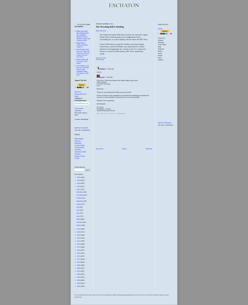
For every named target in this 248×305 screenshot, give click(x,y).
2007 (78, 271)
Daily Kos (78, 141)
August (78, 204)
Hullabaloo (78, 143)
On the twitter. (79, 108)
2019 (78, 235)
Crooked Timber (80, 145)
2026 (78, 177)
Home (124, 149)
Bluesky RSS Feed (80, 94)
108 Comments (100, 59)
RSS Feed (78, 92)
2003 (78, 283)
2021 (78, 229)
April (78, 216)
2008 (78, 268)
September (79, 201)
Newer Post (99, 149)
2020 (78, 232)
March (78, 219)
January (79, 225)
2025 (78, 180)
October (79, 198)
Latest (76, 96)
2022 (78, 189)
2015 (78, 247)
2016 (78, 244)
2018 (78, 238)
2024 (78, 183)
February (79, 222)
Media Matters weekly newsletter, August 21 (82, 44)
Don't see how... (101, 31)
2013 (78, 253)
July (77, 207)
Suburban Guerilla (80, 152)
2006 (78, 274)
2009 (78, 265)
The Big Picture (79, 147)
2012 (78, 256)
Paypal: (160, 28)
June (78, 210)
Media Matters (79, 139)
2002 (78, 286)
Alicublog (78, 149)
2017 (78, 241)
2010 (78, 262)
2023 (78, 186)
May (78, 213)
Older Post (149, 149)
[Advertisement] (124, 15)
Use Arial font (81, 24)
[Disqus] (124, 89)
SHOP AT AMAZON (81, 128)
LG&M (77, 158)
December (79, 192)
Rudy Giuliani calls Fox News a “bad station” (82, 61)
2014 (78, 250)
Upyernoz (78, 154)
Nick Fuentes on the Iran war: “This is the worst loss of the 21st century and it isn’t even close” (83, 53)
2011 (78, 259)
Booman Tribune (80, 156)
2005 (78, 277)
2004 (78, 280)
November (79, 195)
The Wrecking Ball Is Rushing (110, 27)
